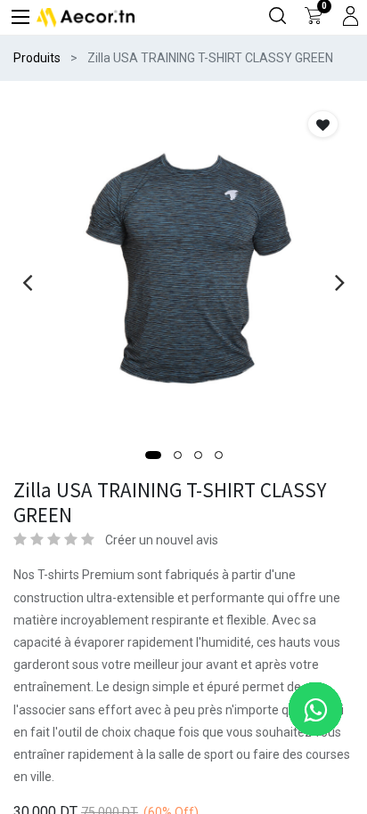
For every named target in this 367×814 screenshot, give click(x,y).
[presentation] (27, 282)
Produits (37, 58)
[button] (153, 455)
